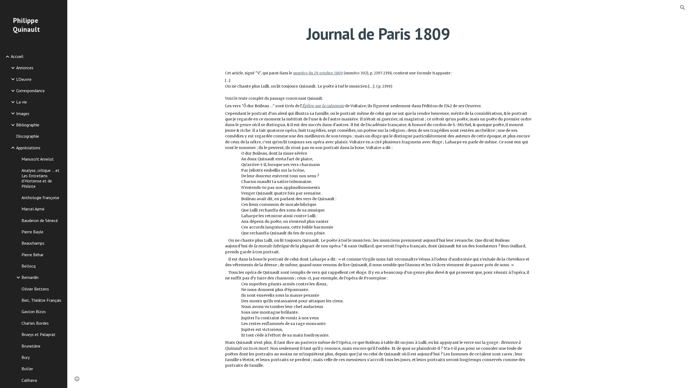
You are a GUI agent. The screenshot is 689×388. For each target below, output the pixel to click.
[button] (682, 7)
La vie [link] (21, 102)
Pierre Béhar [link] (33, 254)
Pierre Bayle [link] (32, 231)
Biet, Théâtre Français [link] (41, 300)
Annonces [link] (24, 67)
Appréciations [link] (28, 147)
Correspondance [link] (30, 90)
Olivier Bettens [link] (35, 289)
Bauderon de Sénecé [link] (40, 220)
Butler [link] (27, 368)
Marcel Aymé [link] (33, 209)
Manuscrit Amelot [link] (38, 159)
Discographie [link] (27, 136)
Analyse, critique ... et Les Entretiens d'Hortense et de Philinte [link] (40, 178)
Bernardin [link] (30, 277)
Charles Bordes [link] (35, 323)
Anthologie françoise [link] (40, 197)
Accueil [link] (17, 56)
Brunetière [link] (31, 346)
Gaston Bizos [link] (34, 311)
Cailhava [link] (29, 380)
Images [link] (22, 113)
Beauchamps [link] (33, 243)
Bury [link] (26, 357)
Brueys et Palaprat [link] (38, 334)
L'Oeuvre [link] (23, 79)
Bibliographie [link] (27, 124)
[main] (378, 34)
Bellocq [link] (29, 266)
